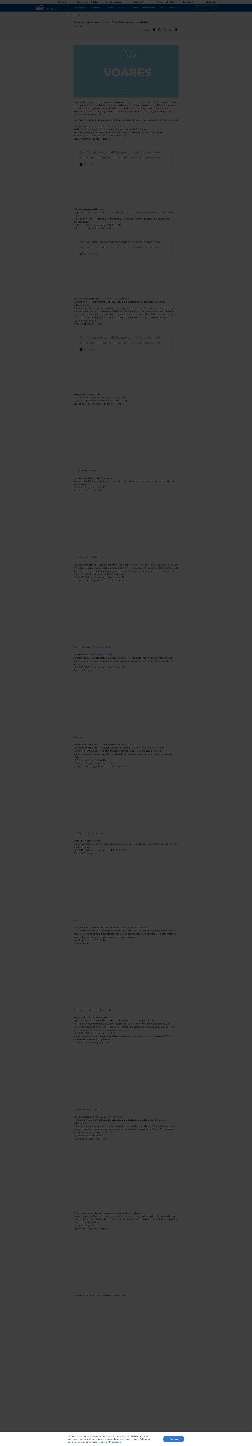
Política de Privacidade (109, 1441)
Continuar (173, 1439)
